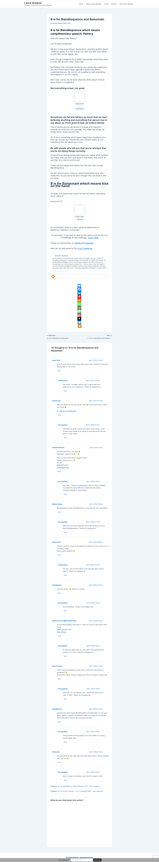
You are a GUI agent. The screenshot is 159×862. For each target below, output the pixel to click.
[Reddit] (79, 300)
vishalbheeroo (57, 709)
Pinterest (80, 219)
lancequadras (63, 380)
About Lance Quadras (93, 4)
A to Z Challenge (85, 248)
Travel (106, 4)
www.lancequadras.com (59, 271)
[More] (79, 326)
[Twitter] (79, 285)
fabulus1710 (56, 542)
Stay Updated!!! (63, 860)
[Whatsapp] (79, 304)
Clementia (55, 752)
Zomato (77, 243)
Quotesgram (79, 108)
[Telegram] (79, 322)
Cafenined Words (58, 447)
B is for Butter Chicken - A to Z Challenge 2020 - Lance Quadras (80, 791)
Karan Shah (56, 360)
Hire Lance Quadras (126, 4)
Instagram (89, 243)
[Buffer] (79, 319)
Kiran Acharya (57, 666)
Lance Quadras (33, 2)
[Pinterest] (79, 296)
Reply (59, 370)
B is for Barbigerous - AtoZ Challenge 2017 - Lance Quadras (79, 786)
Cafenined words (63, 467)
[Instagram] (79, 315)
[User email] (53, 276)
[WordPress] (79, 308)
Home (81, 4)
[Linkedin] (79, 293)
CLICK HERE (93, 238)
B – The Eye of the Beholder (66, 411)
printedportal (56, 585)
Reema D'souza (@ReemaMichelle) (64, 621)
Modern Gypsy (57, 504)
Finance (114, 4)
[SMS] (79, 311)
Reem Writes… (62, 632)
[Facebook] (79, 289)
